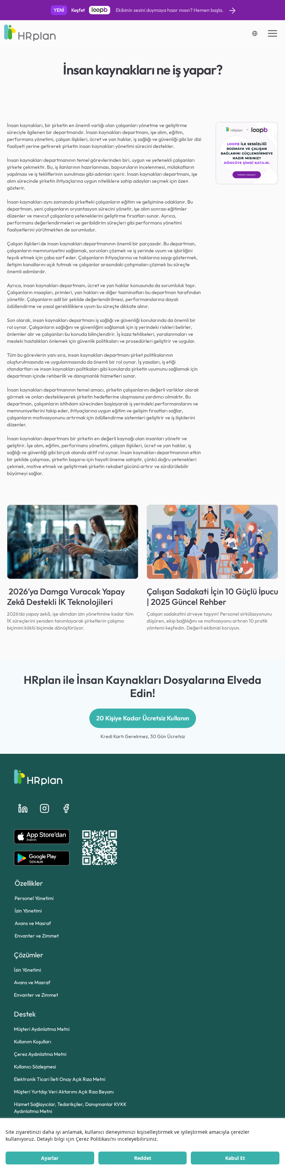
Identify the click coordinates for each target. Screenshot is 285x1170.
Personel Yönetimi (34, 898)
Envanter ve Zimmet (37, 936)
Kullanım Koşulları (32, 1041)
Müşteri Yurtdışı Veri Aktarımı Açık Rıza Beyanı (64, 1092)
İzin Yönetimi (28, 911)
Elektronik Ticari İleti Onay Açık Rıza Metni (59, 1079)
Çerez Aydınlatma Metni (40, 1054)
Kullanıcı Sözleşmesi (35, 1067)
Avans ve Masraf (33, 923)
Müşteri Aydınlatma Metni (42, 1029)
